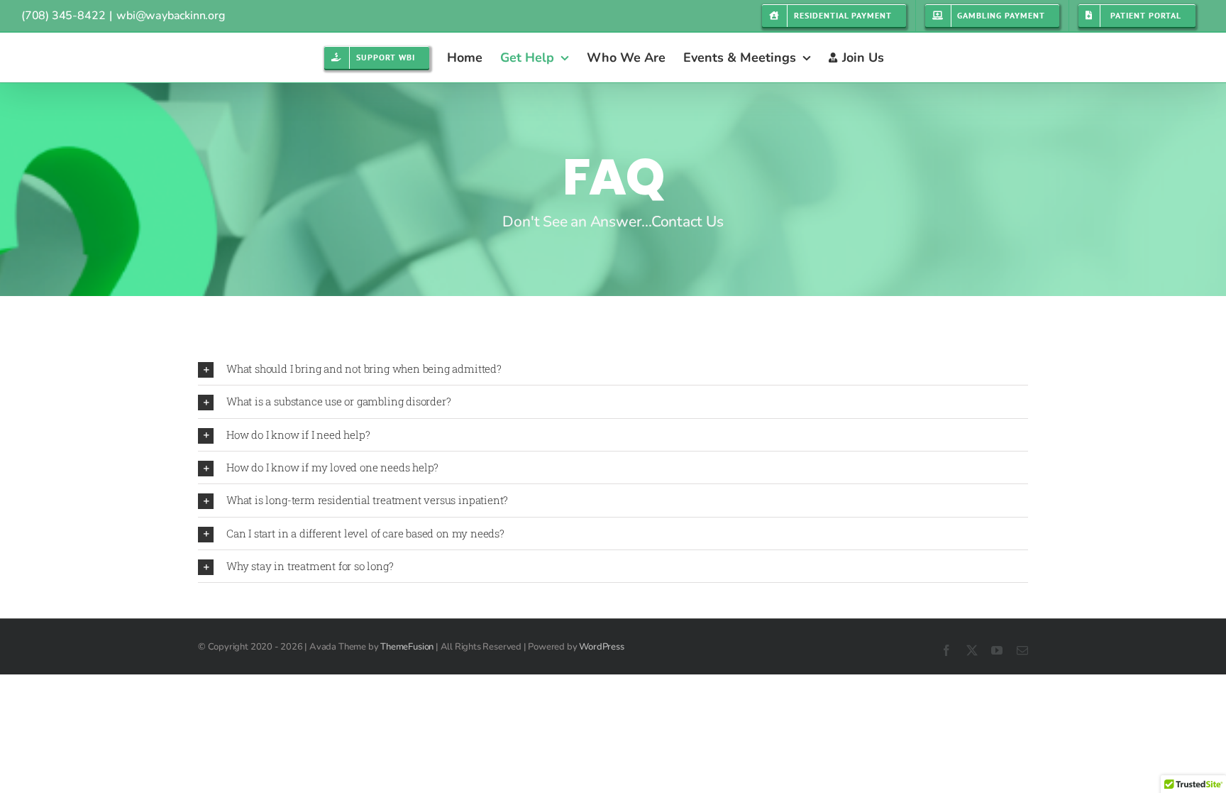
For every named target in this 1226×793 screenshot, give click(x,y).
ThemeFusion (406, 646)
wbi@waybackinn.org (170, 15)
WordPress (601, 646)
